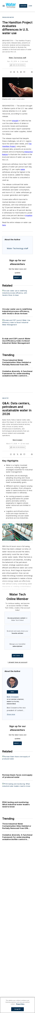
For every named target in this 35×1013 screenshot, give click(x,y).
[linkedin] (14, 72)
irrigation (28, 215)
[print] (32, 72)
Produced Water (8, 17)
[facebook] (11, 72)
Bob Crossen (17, 440)
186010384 (15, 525)
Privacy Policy (20, 1004)
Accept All (17, 1009)
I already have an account (17, 662)
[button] (3, 5)
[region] (17, 1005)
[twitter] (17, 72)
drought (15, 121)
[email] (24, 72)
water (23, 169)
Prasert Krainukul (24, 525)
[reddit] (21, 72)
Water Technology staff (17, 58)
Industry (5, 398)
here (4, 225)
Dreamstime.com (25, 526)
